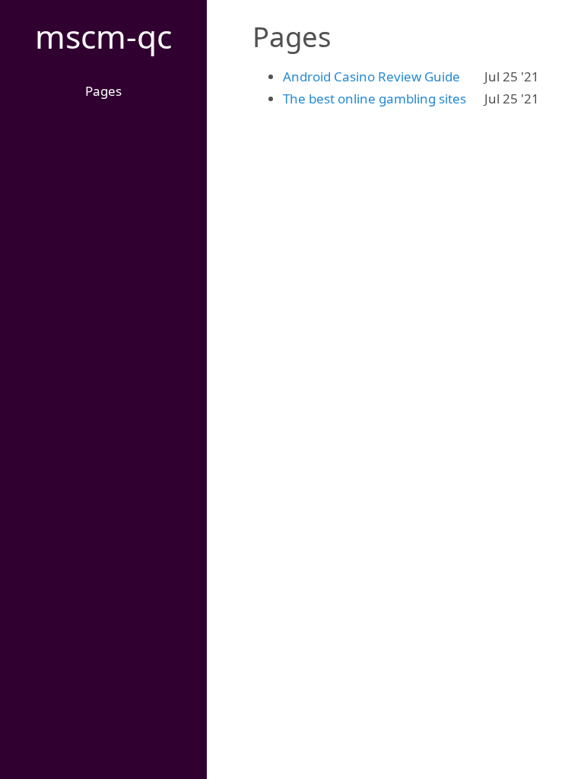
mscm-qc (103, 36)
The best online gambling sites (374, 98)
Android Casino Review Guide (371, 76)
